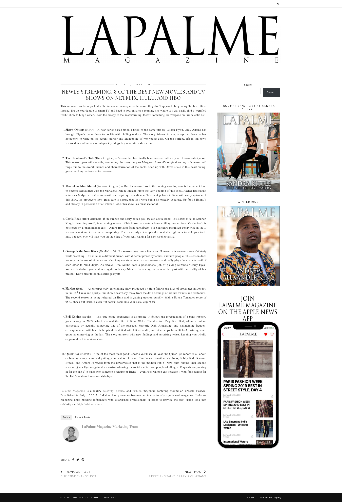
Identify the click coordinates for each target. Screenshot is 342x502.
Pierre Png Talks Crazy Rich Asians (177, 474)
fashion (137, 391)
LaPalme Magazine (73, 391)
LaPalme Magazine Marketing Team (110, 426)
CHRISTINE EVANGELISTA (79, 474)
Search (248, 84)
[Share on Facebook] (73, 459)
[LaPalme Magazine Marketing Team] (71, 441)
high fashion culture (89, 404)
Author (66, 417)
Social (146, 84)
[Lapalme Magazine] (171, 38)
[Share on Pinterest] (83, 459)
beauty (120, 391)
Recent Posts (82, 417)
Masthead (111, 497)
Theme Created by (263, 497)
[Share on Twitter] (78, 459)
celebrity (108, 391)
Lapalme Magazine (85, 497)
